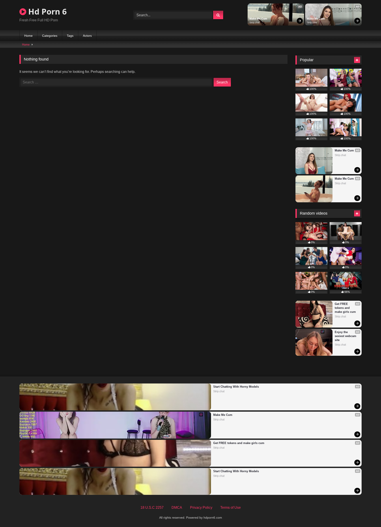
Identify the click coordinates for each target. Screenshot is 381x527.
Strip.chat (254, 22)
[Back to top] (367, 514)
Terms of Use (230, 507)
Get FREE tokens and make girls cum (345, 307)
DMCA (177, 507)
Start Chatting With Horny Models (236, 386)
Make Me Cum (258, 18)
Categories (49, 35)
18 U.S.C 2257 (152, 507)
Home (28, 35)
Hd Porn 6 (46, 11)
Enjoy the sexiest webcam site (346, 336)
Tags (70, 35)
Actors (87, 35)
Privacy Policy (201, 507)
